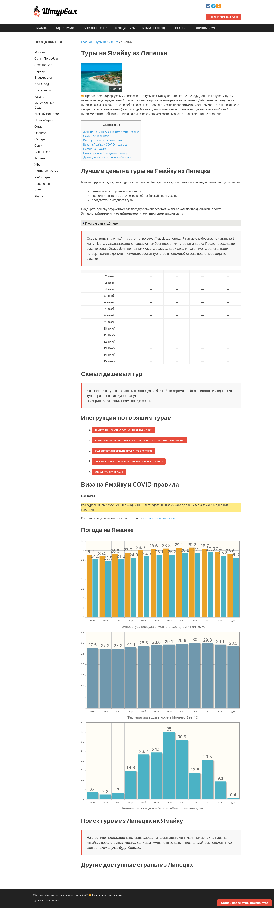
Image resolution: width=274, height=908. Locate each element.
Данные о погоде (42, 900)
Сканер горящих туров (224, 17)
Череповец (42, 183)
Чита (37, 190)
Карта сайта (115, 894)
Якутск (39, 196)
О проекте (100, 894)
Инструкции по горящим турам (102, 140)
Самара (39, 139)
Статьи (180, 28)
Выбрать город (153, 28)
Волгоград (41, 84)
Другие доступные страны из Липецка (107, 157)
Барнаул (40, 71)
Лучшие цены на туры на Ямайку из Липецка (111, 131)
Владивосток (43, 77)
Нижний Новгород (46, 113)
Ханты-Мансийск (46, 171)
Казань (39, 96)
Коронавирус (205, 28)
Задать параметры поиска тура (244, 902)
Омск (38, 126)
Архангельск (43, 64)
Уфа (37, 164)
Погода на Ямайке (94, 148)
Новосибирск (43, 120)
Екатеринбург (43, 90)
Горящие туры (125, 28)
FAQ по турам (64, 28)
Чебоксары (42, 177)
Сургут (39, 145)
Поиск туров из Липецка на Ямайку (105, 153)
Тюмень (39, 158)
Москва (39, 52)
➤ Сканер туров (95, 28)
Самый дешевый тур (96, 135)
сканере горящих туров (159, 518)
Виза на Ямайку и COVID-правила (105, 144)
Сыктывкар (42, 152)
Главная (42, 28)
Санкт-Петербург (46, 58)
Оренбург (41, 132)
